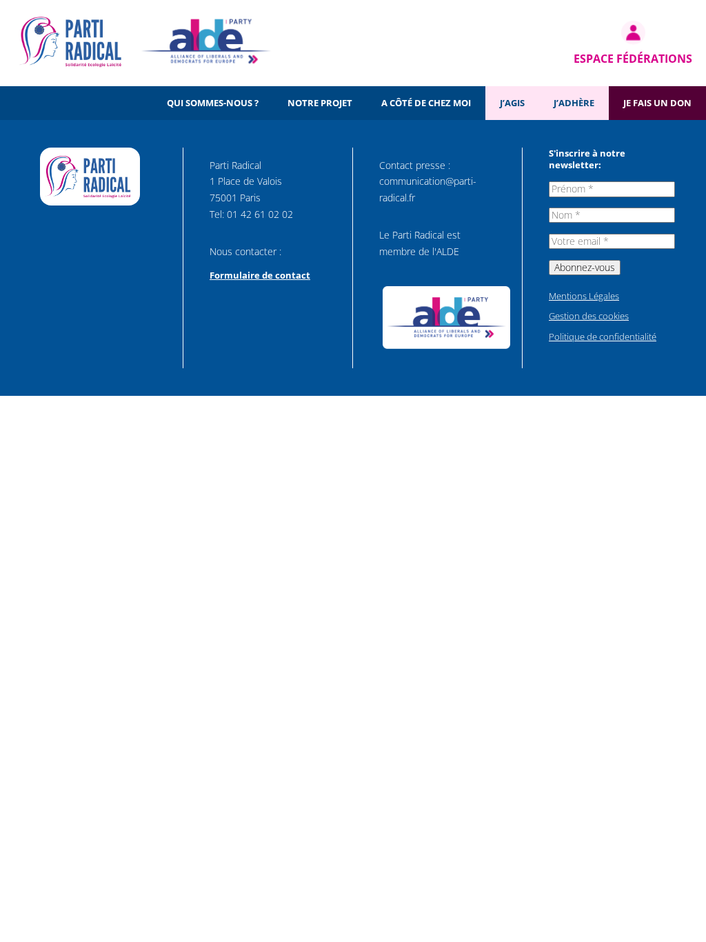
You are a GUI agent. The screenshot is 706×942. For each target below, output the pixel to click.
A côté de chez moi (426, 103)
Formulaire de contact (260, 275)
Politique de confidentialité (602, 336)
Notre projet (320, 103)
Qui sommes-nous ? (213, 103)
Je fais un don (657, 103)
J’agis (512, 103)
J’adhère (574, 103)
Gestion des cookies (589, 316)
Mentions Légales (584, 296)
